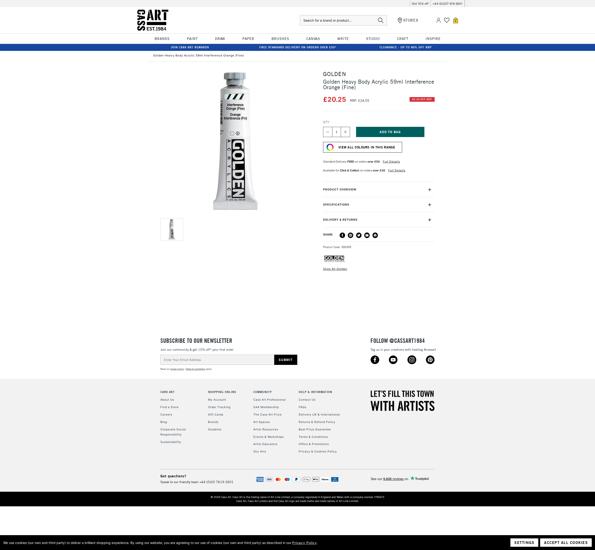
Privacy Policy (304, 543)
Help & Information (315, 392)
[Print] (375, 235)
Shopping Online (222, 392)
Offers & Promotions (314, 444)
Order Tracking (219, 407)
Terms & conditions (195, 368)
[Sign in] (438, 20)
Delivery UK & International (319, 414)
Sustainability (170, 442)
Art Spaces (261, 422)
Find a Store (169, 407)
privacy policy (177, 368)
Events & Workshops (268, 437)
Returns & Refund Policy (317, 422)
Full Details (391, 161)
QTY (326, 122)
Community (262, 392)
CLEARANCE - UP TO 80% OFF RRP (406, 47)
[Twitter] (359, 235)
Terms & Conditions (313, 437)
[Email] (367, 235)
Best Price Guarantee (315, 429)
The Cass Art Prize (267, 414)
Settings (524, 542)
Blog (163, 422)
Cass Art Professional (269, 399)
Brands (213, 422)
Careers (166, 414)
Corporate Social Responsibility (173, 432)
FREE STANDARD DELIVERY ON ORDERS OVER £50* (297, 47)
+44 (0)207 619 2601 (448, 3)
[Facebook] (342, 235)
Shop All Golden (335, 268)
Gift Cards (215, 414)
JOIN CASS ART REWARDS (190, 47)
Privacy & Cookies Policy (318, 451)
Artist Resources (265, 429)
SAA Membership (266, 407)
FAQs (302, 407)
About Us (167, 399)
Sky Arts (259, 451)
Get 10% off (420, 3)
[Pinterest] (350, 235)
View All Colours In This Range (366, 147)
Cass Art (167, 392)
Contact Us (307, 399)
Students (214, 429)
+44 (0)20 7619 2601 (216, 482)
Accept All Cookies (566, 542)
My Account (217, 399)
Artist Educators (265, 444)
